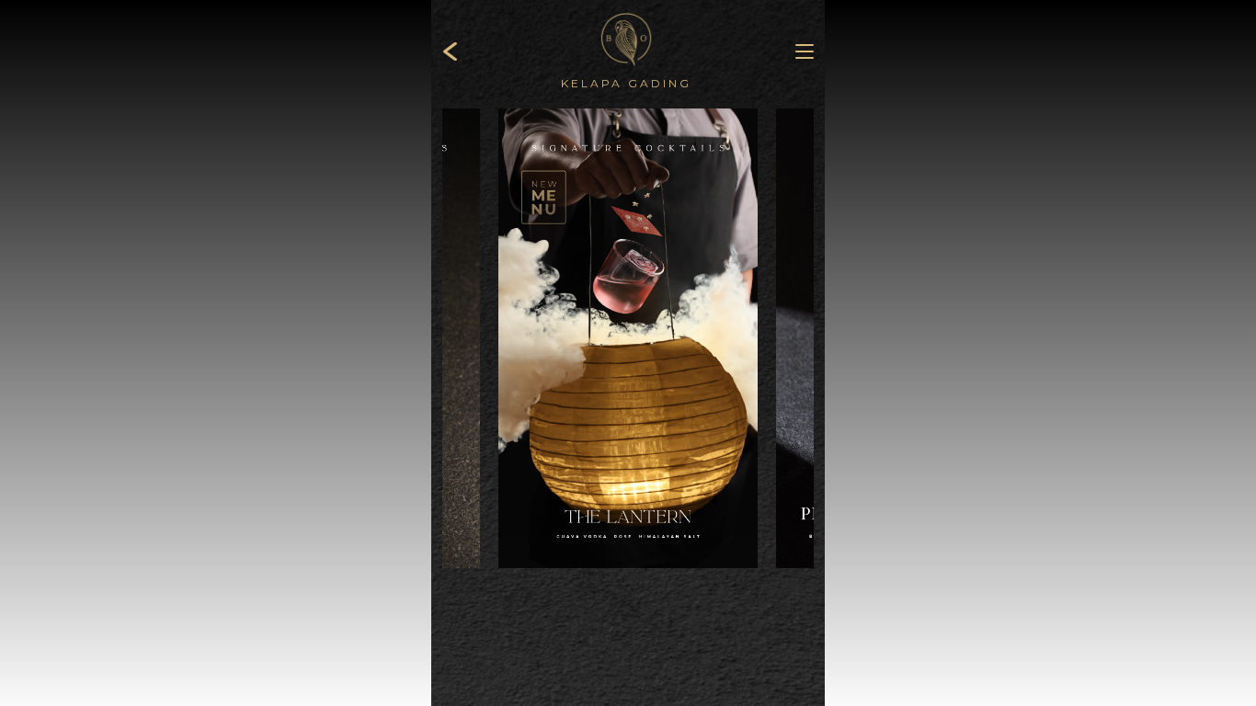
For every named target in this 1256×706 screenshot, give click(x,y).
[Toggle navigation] (793, 51)
